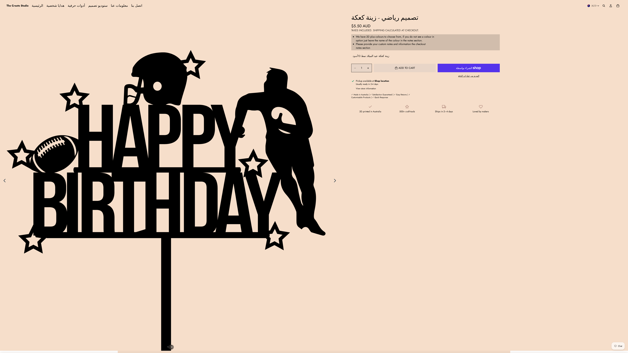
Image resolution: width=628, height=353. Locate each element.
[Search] (603, 5)
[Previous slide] (3, 181)
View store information (366, 88)
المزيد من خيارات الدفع (468, 76)
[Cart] (617, 5)
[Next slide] (336, 181)
